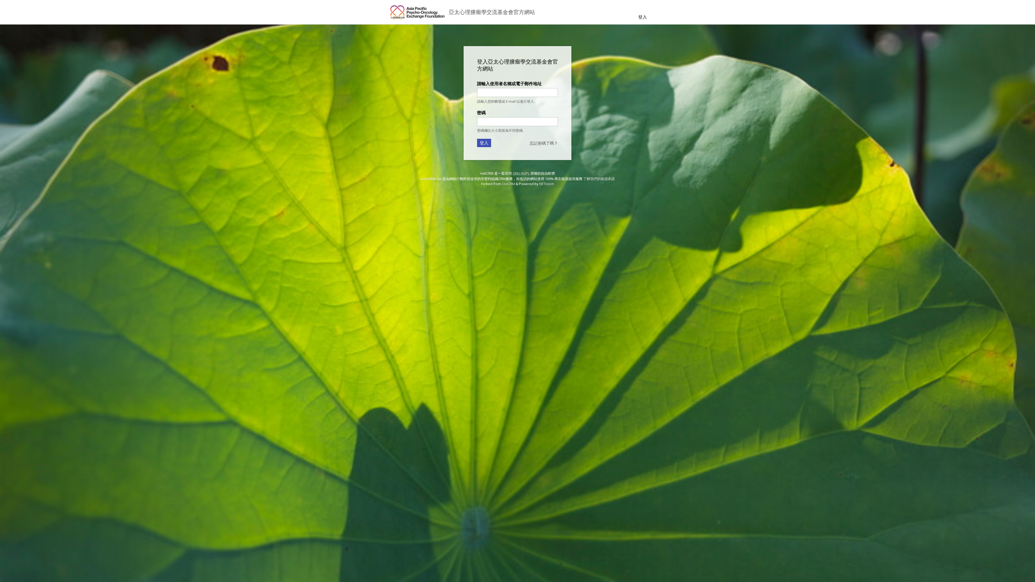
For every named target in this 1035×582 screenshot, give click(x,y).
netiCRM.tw (430, 178)
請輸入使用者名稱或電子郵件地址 (509, 83)
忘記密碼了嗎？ (544, 143)
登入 (642, 17)
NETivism (546, 183)
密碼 (481, 113)
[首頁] (417, 12)
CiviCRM (508, 183)
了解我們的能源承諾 (599, 178)
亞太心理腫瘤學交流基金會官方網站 (492, 12)
